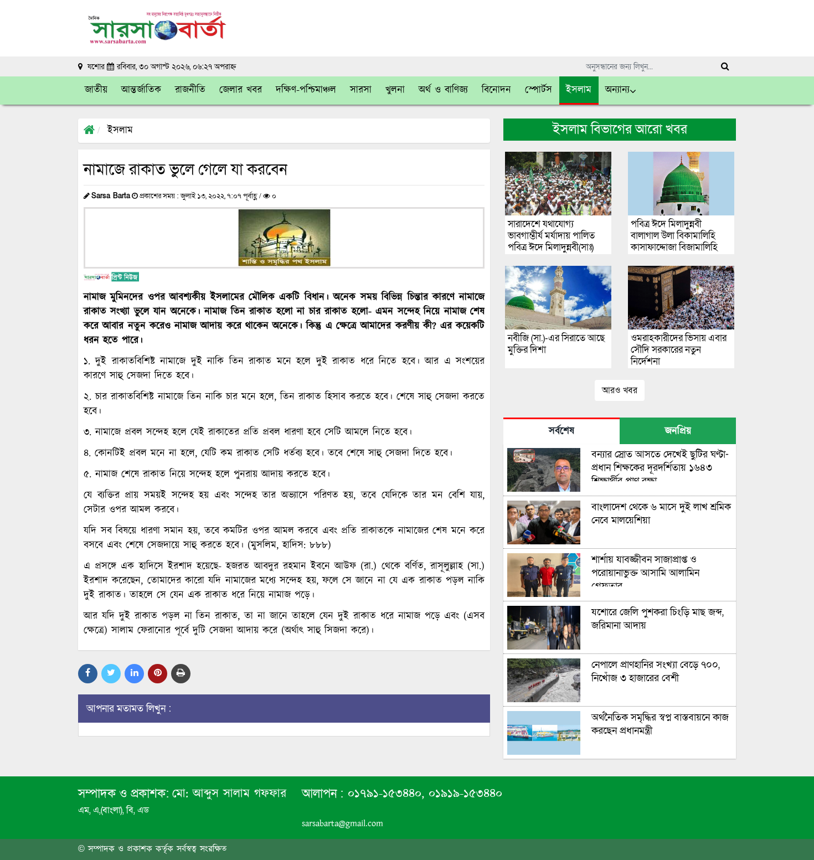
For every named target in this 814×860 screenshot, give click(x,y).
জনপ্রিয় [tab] (678, 431)
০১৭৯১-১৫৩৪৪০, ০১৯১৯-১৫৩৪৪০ (422, 793)
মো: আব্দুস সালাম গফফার (229, 793)
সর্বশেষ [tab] (561, 431)
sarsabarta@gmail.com (342, 823)
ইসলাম (120, 130)
